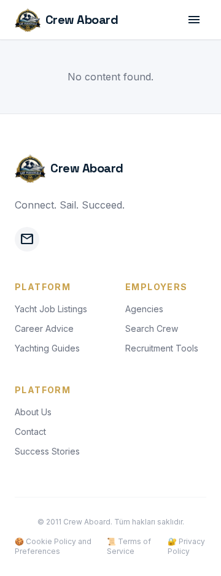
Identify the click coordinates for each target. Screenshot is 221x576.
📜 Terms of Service (129, 546)
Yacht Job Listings (51, 309)
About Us (33, 412)
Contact (30, 431)
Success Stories (47, 451)
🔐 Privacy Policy (186, 546)
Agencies (144, 309)
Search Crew (151, 328)
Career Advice (44, 328)
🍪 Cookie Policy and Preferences (53, 546)
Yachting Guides (47, 348)
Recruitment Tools (161, 348)
